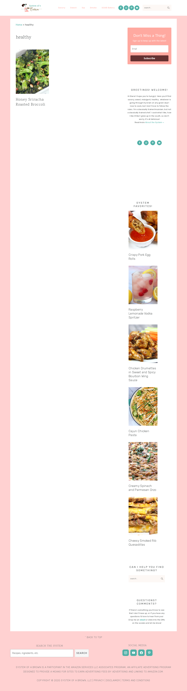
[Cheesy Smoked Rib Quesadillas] (143, 516)
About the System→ (154, 122)
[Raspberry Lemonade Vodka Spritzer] (143, 285)
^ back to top (93, 637)
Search (81, 653)
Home (19, 24)
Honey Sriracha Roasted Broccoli (30, 102)
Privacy (99, 680)
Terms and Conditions (136, 680)
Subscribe (149, 58)
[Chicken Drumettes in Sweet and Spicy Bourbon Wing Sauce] (143, 343)
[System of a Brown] (31, 10)
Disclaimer (113, 680)
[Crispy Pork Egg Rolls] (143, 230)
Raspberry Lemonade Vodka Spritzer (140, 313)
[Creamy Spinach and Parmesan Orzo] (143, 461)
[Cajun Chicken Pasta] (143, 406)
